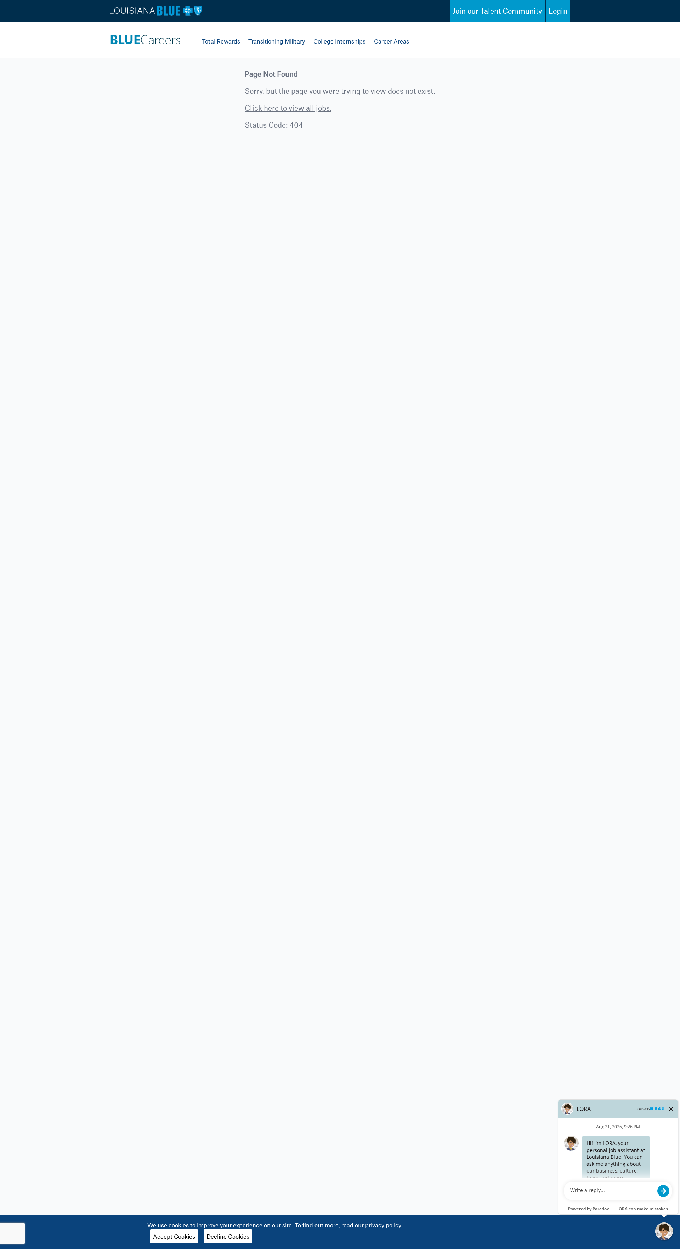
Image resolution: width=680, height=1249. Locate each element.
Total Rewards (221, 41)
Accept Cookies (174, 1236)
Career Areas (391, 41)
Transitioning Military (276, 41)
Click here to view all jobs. (288, 107)
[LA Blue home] (145, 37)
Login (558, 10)
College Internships (339, 41)
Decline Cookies (227, 1236)
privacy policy (384, 1224)
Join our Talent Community (497, 10)
